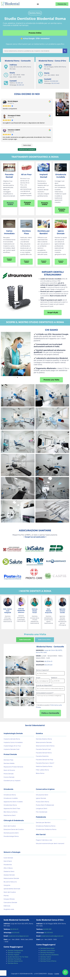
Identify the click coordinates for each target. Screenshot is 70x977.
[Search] (65, 51)
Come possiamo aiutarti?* (45, 693)
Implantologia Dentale (13, 733)
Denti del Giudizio (10, 826)
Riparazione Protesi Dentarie (13, 767)
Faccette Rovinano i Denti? (45, 763)
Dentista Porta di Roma (48, 961)
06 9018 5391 (54, 81)
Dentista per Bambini (43, 822)
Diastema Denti (9, 871)
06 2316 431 (19, 83)
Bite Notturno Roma (10, 812)
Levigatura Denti (41, 808)
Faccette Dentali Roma (44, 753)
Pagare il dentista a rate (44, 840)
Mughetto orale (9, 909)
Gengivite (7, 885)
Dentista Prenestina (14, 959)
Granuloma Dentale (10, 902)
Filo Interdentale (41, 812)
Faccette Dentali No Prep (44, 759)
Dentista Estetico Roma (44, 739)
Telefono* (54, 678)
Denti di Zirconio (9, 770)
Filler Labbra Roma (42, 770)
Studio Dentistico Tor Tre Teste (18, 957)
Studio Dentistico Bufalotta (49, 955)
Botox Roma (40, 773)
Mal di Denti (8, 861)
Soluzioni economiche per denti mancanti (50, 843)
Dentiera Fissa (8, 760)
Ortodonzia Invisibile (11, 798)
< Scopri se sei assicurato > (35, 537)
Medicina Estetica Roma (44, 766)
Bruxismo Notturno (10, 882)
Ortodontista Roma (10, 805)
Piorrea (6, 895)
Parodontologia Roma (11, 836)
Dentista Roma (13, 963)
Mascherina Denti (10, 815)
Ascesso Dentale (9, 875)
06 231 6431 (48, 665)
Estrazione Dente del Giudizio (14, 829)
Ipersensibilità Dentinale (12, 889)
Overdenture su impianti (12, 780)
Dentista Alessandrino (15, 961)
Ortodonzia (8, 789)
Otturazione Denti (42, 795)
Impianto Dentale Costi (11, 749)
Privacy (50, 973)
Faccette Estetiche (42, 756)
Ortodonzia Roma (10, 795)
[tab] (25, 639)
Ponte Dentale (8, 774)
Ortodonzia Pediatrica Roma (45, 826)
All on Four (26, 174)
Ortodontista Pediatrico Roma (46, 829)
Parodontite (8, 864)
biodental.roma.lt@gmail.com (18, 936)
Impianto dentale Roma (12, 739)
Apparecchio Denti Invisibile (13, 802)
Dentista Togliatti (13, 955)
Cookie (56, 973)
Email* (38, 678)
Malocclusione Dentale (11, 878)
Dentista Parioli (45, 959)
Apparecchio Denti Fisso (12, 808)
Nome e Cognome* (42, 670)
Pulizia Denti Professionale (45, 805)
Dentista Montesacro (47, 952)
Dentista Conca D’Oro (47, 950)
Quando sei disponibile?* (44, 685)
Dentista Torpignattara (15, 950)
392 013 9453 (55, 83)
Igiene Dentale (41, 798)
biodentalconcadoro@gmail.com (52, 936)
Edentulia (7, 906)
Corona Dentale (9, 777)
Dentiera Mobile (9, 763)
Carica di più (27, 145)
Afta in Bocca (8, 868)
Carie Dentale (8, 858)
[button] (37, 4)
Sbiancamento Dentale (44, 742)
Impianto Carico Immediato (13, 742)
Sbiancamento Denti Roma (45, 746)
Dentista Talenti (45, 957)
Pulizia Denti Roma (42, 802)
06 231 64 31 (48, 661)
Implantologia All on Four (12, 746)
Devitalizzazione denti (11, 833)
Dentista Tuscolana (14, 952)
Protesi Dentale (10, 754)
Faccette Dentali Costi (43, 749)
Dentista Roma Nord (47, 948)
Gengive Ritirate (9, 899)
